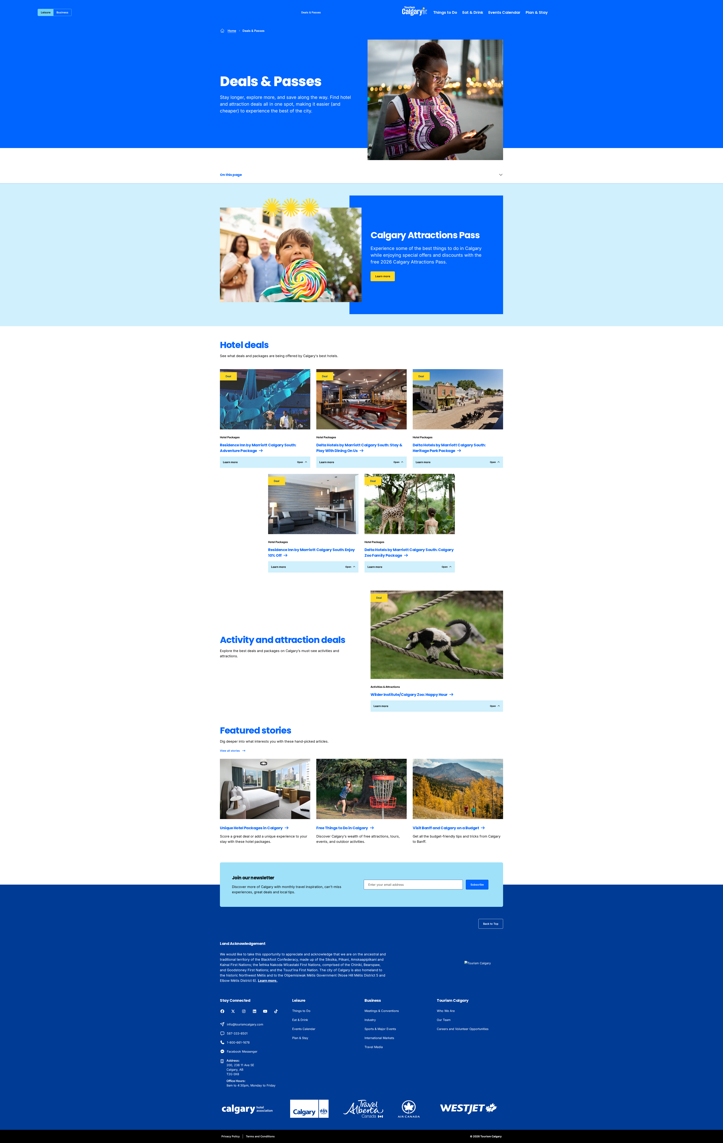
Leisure (45, 12)
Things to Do (445, 12)
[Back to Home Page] (483, 963)
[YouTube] (265, 1011)
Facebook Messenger (242, 1051)
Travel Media (374, 1047)
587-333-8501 (237, 1033)
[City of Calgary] (309, 1109)
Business (62, 12)
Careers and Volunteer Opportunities (462, 1029)
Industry (370, 1020)
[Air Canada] (409, 1109)
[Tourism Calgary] (414, 11)
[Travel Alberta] (363, 1109)
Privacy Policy (230, 1136)
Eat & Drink (472, 12)
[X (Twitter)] (233, 1011)
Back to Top (490, 923)
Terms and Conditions (260, 1136)
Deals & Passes (311, 12)
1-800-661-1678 (238, 1042)
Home (232, 31)
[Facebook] (222, 1011)
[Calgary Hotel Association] (248, 1109)
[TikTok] (276, 1011)
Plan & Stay (537, 12)
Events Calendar (504, 12)
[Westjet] (468, 1109)
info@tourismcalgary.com (245, 1024)
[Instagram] (243, 1011)
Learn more (382, 276)
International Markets (379, 1038)
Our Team (444, 1020)
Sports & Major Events (380, 1029)
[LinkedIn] (254, 1011)
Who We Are (446, 1011)
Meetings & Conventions (382, 1011)
